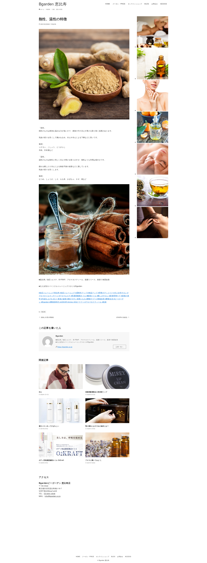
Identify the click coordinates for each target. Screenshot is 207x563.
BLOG (54, 24)
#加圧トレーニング (67, 292)
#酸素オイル (91, 295)
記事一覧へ (119, 347)
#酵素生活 (109, 299)
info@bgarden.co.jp (52, 496)
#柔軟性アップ (81, 292)
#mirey (70, 302)
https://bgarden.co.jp (64, 347)
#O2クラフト (78, 302)
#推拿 (104, 302)
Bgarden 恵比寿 (53, 3)
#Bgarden (45, 302)
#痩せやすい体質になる (76, 299)
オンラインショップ (102, 556)
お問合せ (120, 556)
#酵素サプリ (91, 299)
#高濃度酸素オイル (78, 295)
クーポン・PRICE (88, 556)
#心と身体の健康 (60, 299)
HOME (78, 556)
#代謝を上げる (47, 299)
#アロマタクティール (92, 302)
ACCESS (128, 556)
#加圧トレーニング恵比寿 (49, 292)
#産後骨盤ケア (115, 295)
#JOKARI (63, 302)
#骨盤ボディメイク (105, 292)
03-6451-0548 (49, 493)
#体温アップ (92, 292)
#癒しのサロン (103, 295)
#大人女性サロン (120, 292)
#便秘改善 (100, 299)
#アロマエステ (64, 295)
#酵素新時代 (54, 302)
